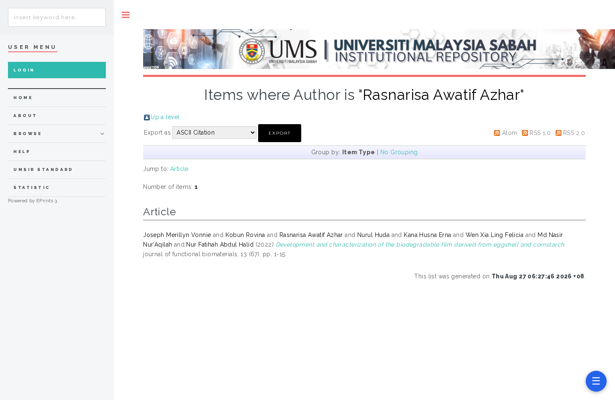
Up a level (165, 117)
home (23, 97)
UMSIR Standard (43, 169)
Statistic (31, 187)
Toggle (126, 15)
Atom (510, 133)
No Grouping (399, 152)
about (25, 115)
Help (22, 151)
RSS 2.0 (574, 133)
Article (179, 169)
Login (24, 70)
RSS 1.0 (540, 133)
